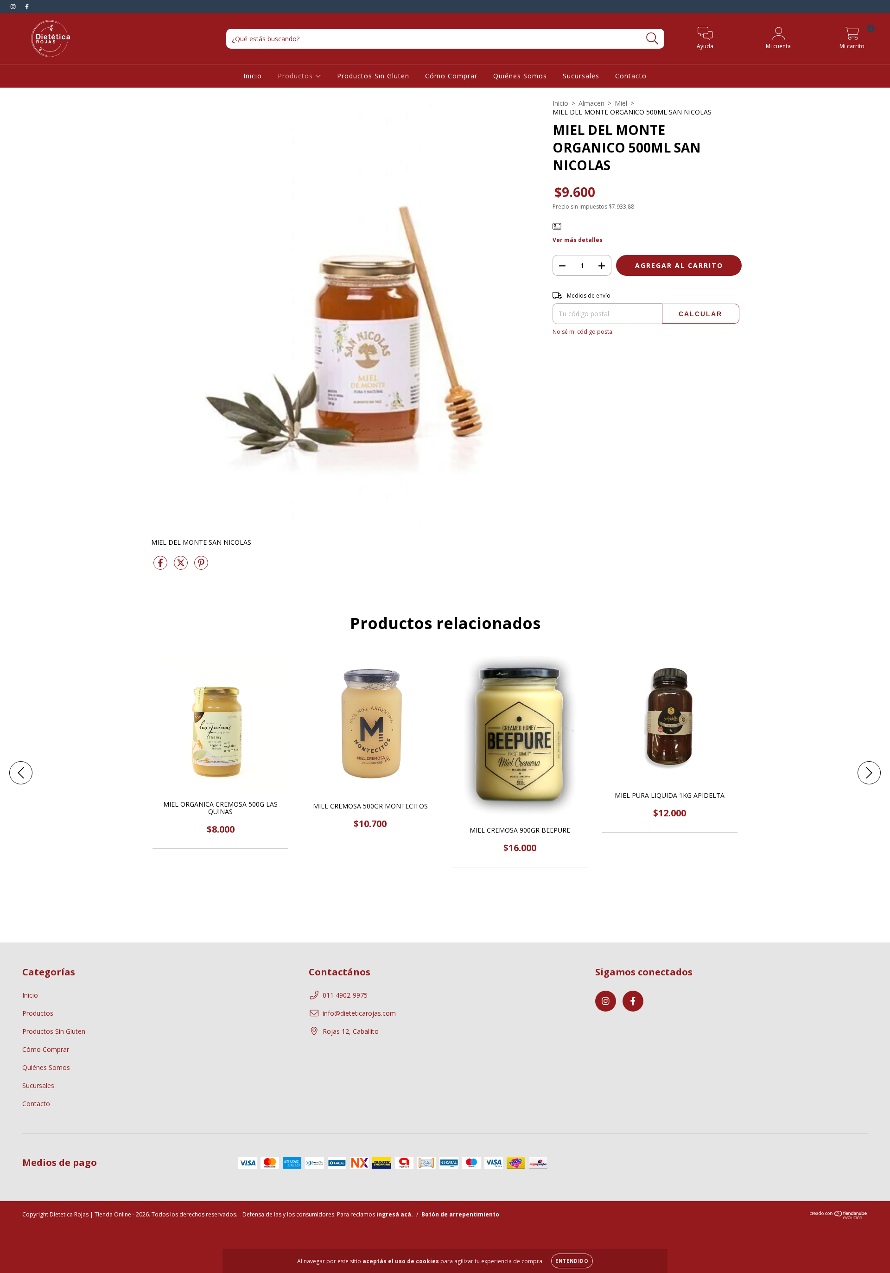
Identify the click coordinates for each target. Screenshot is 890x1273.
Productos (296, 75)
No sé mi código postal (583, 332)
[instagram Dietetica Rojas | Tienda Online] (14, 6)
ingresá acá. (394, 1214)
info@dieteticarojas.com (359, 1013)
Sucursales (581, 75)
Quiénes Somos (520, 75)
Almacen (591, 103)
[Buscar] (652, 39)
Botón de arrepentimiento (460, 1214)
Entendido (572, 1261)
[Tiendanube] (839, 1217)
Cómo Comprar (451, 75)
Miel (621, 103)
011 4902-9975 (345, 995)
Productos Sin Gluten (373, 75)
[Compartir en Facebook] (161, 566)
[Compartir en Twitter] (182, 566)
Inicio (252, 75)
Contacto (631, 75)
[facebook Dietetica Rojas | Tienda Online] (27, 6)
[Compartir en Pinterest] (201, 566)
